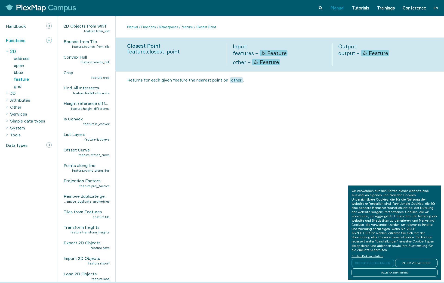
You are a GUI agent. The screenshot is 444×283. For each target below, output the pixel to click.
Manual (337, 7)
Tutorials (360, 7)
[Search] (321, 8)
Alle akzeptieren (394, 272)
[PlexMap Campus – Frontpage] (39, 8)
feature (187, 27)
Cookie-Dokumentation (367, 256)
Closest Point (206, 27)
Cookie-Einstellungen (372, 263)
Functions (148, 27)
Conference (414, 7)
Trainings (386, 7)
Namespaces (168, 27)
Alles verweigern (416, 263)
